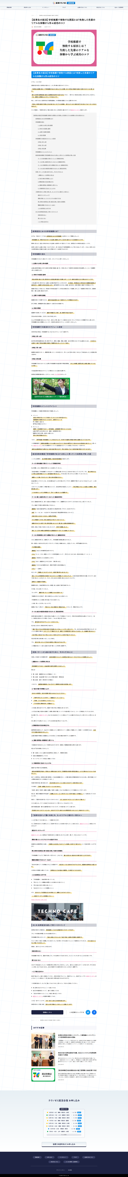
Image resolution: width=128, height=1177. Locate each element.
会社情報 (70, 1170)
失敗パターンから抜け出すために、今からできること (49, 172)
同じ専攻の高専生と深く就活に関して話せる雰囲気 (51, 202)
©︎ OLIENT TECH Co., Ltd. (64, 1175)
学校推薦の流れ (40, 122)
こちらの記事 (57, 374)
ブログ (64, 7)
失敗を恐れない (42, 215)
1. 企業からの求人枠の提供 (45, 125)
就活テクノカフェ (75, 110)
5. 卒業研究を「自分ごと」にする (46, 188)
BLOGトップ (34, 1020)
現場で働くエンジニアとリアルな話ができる (49, 198)
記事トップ (34, 15)
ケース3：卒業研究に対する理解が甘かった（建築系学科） (53, 165)
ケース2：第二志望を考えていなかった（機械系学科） (51, 162)
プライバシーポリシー (60, 1170)
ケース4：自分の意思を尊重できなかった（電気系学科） (52, 168)
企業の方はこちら (82, 7)
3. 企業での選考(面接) (44, 132)
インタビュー (45, 7)
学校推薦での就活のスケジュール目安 (46, 138)
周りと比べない (42, 218)
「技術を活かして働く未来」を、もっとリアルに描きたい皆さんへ (52, 192)
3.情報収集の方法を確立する (45, 182)
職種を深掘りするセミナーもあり (46, 205)
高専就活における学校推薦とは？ (44, 119)
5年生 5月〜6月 (42, 142)
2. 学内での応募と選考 (44, 129)
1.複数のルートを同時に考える (46, 175)
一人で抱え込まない (43, 222)
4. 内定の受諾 (42, 135)
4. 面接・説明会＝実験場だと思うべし (48, 185)
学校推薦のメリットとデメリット (44, 152)
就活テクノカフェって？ (44, 195)
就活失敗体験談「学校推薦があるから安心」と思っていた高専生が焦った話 (56, 155)
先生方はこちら (100, 7)
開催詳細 (9, 7)
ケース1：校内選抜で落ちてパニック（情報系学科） (51, 158)
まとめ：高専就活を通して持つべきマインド (47, 212)
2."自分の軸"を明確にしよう (45, 178)
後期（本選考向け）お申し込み (64, 1144)
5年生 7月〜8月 (42, 145)
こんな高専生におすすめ (44, 208)
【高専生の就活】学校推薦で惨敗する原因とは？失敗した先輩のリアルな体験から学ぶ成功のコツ (58, 115)
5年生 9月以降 (42, 148)
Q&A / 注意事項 (119, 7)
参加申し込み (27, 7)
